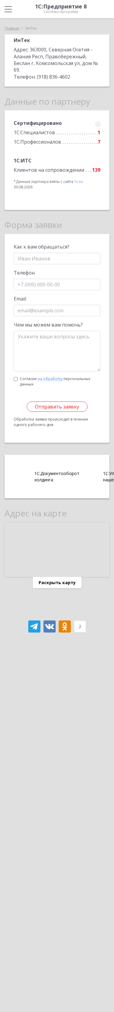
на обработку (50, 379)
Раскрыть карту (57, 582)
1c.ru (78, 181)
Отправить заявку (57, 406)
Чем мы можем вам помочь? (48, 324)
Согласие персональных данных (55, 381)
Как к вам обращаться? (41, 246)
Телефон (24, 272)
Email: (20, 298)
